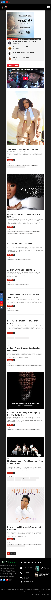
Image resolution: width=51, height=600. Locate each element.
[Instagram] (9, 2)
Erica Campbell (18, 478)
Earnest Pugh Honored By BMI (21, 57)
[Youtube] (7, 2)
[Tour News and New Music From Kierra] (25, 118)
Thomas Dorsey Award (26, 259)
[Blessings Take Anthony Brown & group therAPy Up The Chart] (25, 390)
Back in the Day (22, 39)
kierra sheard (10, 167)
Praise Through (29, 233)
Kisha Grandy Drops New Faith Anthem (23, 52)
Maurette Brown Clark (37, 544)
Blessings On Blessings (20, 284)
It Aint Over (29, 544)
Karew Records (34, 165)
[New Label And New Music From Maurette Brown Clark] (25, 505)
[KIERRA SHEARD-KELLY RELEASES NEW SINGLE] (25, 192)
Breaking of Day (18, 544)
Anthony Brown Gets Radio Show (21, 270)
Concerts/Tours (29, 39)
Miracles (15, 233)
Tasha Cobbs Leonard (26, 479)
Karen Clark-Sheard (26, 165)
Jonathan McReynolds (34, 478)
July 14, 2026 (16, 48)
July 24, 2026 (16, 43)
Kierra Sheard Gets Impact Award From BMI (25, 41)
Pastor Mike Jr (22, 233)
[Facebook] (2, 2)
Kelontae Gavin (10, 479)
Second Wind (32, 429)
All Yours (13, 231)
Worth (40, 365)
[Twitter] (4, 2)
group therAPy (25, 478)
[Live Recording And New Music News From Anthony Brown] (25, 447)
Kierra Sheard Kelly (35, 231)
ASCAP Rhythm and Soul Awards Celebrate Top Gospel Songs (44, 574)
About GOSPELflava (45, 2)
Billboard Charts (37, 39)
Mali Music (10, 233)
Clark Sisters (18, 165)
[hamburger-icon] (48, 7)
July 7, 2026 (16, 53)
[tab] (12, 39)
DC (24, 544)
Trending (26, 572)
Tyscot (17, 310)
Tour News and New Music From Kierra (23, 149)
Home (32, 2)
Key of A (27, 365)
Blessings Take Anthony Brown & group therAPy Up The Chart (23, 413)
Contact (37, 2)
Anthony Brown (10, 165)
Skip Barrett (18, 259)
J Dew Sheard (27, 231)
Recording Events (28, 581)
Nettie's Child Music (11, 546)
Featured (26, 577)
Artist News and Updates (12, 39)
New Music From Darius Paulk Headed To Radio (45, 568)
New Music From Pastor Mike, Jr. (22, 47)
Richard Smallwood (20, 546)
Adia (9, 231)
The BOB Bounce (34, 365)
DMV (27, 429)
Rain (16, 167)
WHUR (27, 284)
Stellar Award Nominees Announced (22, 243)
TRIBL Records (21, 167)
